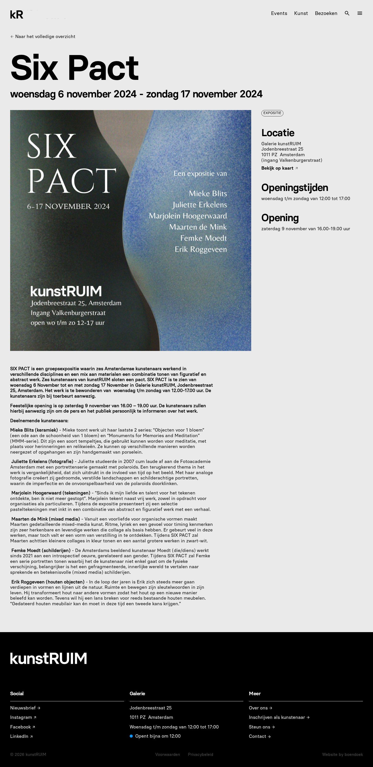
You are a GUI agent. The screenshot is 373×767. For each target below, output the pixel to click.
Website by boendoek (342, 754)
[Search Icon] (347, 13)
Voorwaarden (167, 754)
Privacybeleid (200, 754)
